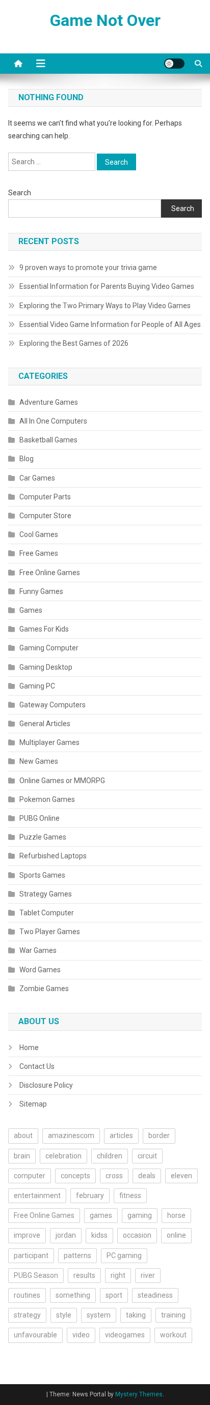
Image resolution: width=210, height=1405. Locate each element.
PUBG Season (36, 1275)
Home (29, 1047)
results (84, 1275)
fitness (130, 1195)
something (73, 1295)
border (159, 1135)
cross (114, 1176)
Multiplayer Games (49, 742)
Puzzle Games (42, 837)
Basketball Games (48, 440)
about (23, 1135)
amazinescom (71, 1135)
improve (27, 1235)
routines (27, 1295)
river (148, 1275)
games (101, 1215)
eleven (181, 1176)
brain (22, 1156)
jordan (66, 1235)
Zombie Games (44, 988)
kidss (99, 1235)
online (176, 1235)
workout (173, 1335)
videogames (125, 1335)
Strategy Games (45, 894)
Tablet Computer (46, 913)
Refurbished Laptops (53, 856)
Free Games (38, 553)
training (173, 1315)
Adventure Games (48, 402)
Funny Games (41, 591)
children (109, 1156)
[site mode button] (174, 63)
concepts (75, 1176)
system (99, 1315)
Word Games (40, 970)
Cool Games (38, 534)
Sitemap (33, 1104)
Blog (26, 459)
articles (121, 1135)
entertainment (37, 1195)
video (81, 1335)
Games (30, 610)
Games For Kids (44, 629)
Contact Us (37, 1066)
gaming (139, 1215)
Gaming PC (37, 686)
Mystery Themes (139, 1394)
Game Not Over (105, 20)
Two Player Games (49, 932)
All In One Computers (53, 421)
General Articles (44, 724)
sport (114, 1295)
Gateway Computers (52, 705)
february (90, 1195)
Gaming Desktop (45, 667)
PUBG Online (39, 818)
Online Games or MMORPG (62, 780)
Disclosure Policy (46, 1085)
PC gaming (124, 1255)
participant (31, 1255)
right (118, 1275)
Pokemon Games (47, 799)
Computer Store (45, 516)
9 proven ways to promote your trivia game (88, 267)
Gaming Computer (48, 648)
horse (176, 1215)
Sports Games (42, 875)
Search (19, 193)
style (63, 1315)
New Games (38, 761)
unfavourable (35, 1335)
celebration (63, 1156)
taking (136, 1315)
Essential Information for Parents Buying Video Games (106, 286)
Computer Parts (45, 497)
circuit (147, 1156)
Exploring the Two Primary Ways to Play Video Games (105, 306)
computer (29, 1176)
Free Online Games (49, 573)
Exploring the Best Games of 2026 (73, 343)
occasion (137, 1235)
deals (146, 1176)
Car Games (37, 478)
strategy (27, 1315)
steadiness (155, 1295)
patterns (77, 1255)
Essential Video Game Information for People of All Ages (110, 324)
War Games (38, 950)
